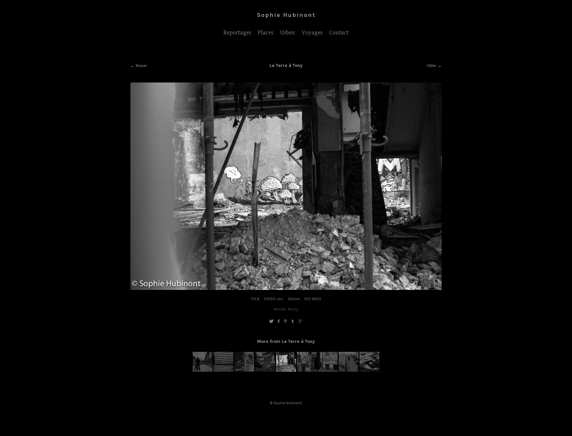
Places (265, 32)
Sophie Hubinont (286, 15)
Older (431, 65)
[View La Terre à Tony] (203, 370)
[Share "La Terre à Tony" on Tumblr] (293, 321)
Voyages (312, 32)
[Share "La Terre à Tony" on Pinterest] (285, 321)
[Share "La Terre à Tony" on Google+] (301, 321)
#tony (293, 309)
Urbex (287, 32)
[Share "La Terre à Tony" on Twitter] (271, 321)
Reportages (237, 32)
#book (280, 309)
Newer (141, 65)
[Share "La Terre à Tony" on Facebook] (278, 321)
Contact (339, 32)
